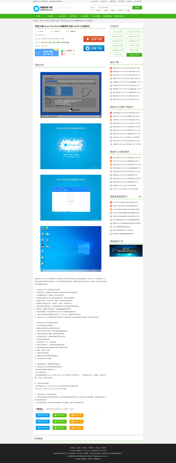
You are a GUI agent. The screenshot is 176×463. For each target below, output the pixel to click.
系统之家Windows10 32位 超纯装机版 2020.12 (125, 182)
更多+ (140, 196)
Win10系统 (96, 16)
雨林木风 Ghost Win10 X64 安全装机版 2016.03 (126, 99)
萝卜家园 (127, 10)
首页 (38, 16)
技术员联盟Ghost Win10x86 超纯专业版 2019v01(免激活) (127, 113)
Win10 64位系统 (117, 32)
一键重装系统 (112, 1)
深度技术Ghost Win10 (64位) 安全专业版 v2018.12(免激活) (127, 85)
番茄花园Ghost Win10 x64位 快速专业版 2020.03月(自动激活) (127, 71)
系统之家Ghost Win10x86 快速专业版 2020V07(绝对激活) (127, 157)
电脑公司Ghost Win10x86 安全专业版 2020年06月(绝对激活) (127, 78)
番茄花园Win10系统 (134, 41)
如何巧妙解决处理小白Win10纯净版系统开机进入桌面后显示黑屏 (127, 219)
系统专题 (129, 1)
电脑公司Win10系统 (134, 36)
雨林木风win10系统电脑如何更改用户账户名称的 (127, 223)
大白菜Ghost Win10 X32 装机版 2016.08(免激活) (126, 137)
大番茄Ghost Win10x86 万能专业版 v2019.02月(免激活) (127, 144)
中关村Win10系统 (134, 45)
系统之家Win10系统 (117, 45)
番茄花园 (120, 10)
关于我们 (78, 448)
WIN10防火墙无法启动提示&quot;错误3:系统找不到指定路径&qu (127, 209)
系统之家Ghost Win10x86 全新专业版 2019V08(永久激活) (127, 178)
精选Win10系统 (55, 20)
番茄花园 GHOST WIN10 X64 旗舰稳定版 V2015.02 (127, 89)
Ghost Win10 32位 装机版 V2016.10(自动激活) (125, 189)
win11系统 (61, 16)
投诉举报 (104, 448)
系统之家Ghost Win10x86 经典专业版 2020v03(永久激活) (127, 140)
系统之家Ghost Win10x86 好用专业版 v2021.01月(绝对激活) (127, 164)
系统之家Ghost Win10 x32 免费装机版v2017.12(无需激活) (127, 133)
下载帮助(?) (91, 448)
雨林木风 (99, 10)
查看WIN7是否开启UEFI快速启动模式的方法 (125, 206)
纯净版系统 (107, 16)
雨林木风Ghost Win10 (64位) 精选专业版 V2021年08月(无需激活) (127, 96)
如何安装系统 (121, 1)
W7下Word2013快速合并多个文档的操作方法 (125, 202)
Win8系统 (84, 16)
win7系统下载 (103, 1)
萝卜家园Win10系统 (117, 41)
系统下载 (90, 459)
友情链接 (72, 448)
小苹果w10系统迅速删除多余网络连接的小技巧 (126, 213)
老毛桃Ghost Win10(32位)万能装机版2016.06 (125, 175)
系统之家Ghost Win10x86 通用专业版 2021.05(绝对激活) (127, 130)
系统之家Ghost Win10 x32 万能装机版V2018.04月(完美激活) (127, 126)
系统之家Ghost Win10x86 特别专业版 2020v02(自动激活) (127, 171)
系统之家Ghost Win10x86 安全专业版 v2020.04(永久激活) (127, 123)
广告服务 (84, 448)
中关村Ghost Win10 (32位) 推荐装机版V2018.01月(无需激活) (127, 161)
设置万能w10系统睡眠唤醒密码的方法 (123, 233)
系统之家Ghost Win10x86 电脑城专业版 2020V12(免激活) (127, 116)
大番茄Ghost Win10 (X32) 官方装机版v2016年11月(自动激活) (127, 119)
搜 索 (137, 8)
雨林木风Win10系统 (134, 32)
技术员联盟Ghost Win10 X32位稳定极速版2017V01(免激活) (127, 168)
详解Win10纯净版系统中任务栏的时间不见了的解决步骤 (127, 216)
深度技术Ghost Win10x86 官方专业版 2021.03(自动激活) (127, 68)
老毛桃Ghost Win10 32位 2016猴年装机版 (124, 185)
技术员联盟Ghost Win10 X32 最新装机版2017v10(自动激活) (127, 92)
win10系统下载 (94, 1)
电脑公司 (113, 10)
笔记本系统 (119, 16)
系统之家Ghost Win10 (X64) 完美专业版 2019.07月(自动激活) (127, 75)
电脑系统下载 (97, 459)
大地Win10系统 (118, 55)
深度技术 (106, 10)
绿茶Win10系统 (134, 50)
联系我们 (98, 448)
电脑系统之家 (36, 1)
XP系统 (50, 16)
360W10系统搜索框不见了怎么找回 (123, 230)
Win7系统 (73, 16)
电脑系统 (84, 459)
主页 (40, 20)
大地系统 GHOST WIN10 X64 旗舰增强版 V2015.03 (127, 82)
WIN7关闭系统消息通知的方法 (121, 226)
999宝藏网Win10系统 (118, 50)
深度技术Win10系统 (117, 36)
